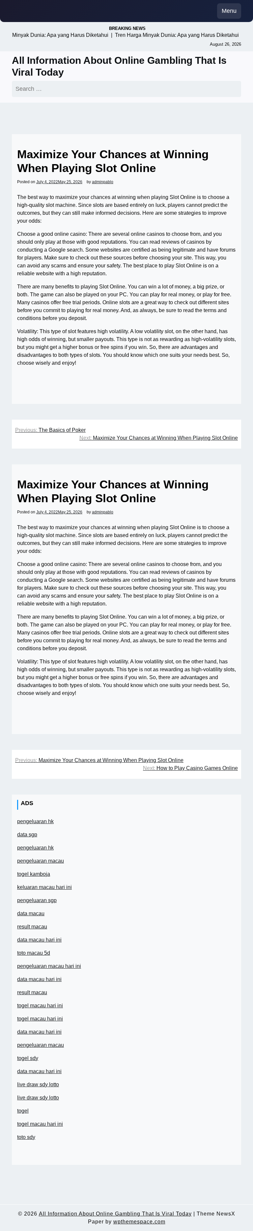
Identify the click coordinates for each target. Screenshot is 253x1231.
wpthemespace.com (139, 1221)
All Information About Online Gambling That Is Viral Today (119, 66)
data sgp (27, 834)
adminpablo (102, 182)
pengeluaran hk (35, 821)
